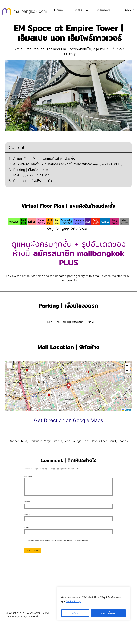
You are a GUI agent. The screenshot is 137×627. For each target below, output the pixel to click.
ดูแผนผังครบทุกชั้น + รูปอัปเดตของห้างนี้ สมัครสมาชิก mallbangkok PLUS (68, 164)
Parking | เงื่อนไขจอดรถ (31, 170)
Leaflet (127, 409)
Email (27, 515)
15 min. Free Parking (28, 49)
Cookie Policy (73, 601)
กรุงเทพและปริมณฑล (109, 49)
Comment (28, 476)
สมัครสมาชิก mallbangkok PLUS (78, 257)
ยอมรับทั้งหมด (108, 613)
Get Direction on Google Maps (68, 420)
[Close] (127, 589)
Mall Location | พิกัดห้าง (31, 175)
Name (27, 502)
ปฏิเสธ (75, 613)
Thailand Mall (57, 49)
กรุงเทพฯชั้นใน (80, 49)
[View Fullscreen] (9, 365)
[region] (93, 603)
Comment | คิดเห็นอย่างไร (32, 181)
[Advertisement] (68, 583)
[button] (68, 386)
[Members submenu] (115, 10)
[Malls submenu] (87, 10)
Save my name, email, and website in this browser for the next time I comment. (58, 541)
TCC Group (68, 54)
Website (27, 528)
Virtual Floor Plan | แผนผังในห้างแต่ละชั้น (44, 159)
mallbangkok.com (30, 11)
